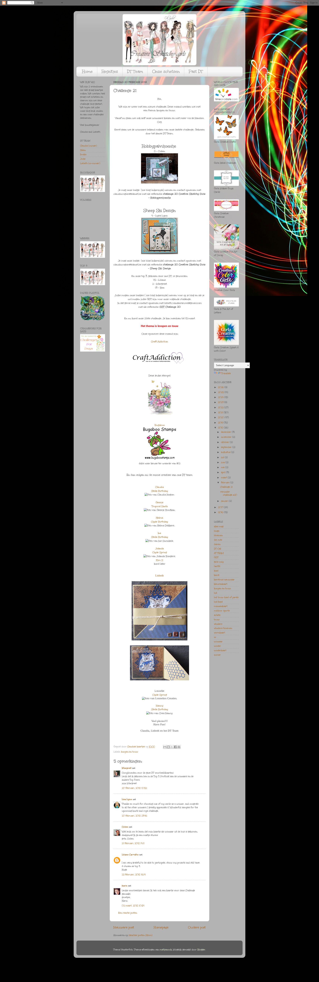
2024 (221, 397)
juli (223, 457)
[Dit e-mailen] (165, 747)
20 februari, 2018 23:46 (134, 815)
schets (217, 615)
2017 (221, 507)
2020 (221, 417)
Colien (125, 826)
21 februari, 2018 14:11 (133, 843)
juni (223, 462)
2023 (221, 402)
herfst (217, 566)
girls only (219, 561)
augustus (226, 452)
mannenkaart (220, 606)
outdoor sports (222, 610)
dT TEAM (219, 553)
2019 (221, 422)
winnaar (218, 641)
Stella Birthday (159, 491)
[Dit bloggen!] (168, 747)
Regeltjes (110, 71)
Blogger (201, 949)
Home (87, 71)
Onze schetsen (166, 71)
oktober (225, 442)
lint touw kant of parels (226, 597)
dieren (217, 544)
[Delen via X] (172, 747)
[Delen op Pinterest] (179, 747)
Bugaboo (160, 425)
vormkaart (219, 632)
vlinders (218, 623)
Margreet (126, 768)
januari (225, 501)
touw (217, 619)
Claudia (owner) (88, 145)
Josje (82, 158)
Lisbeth (159, 575)
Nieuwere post (123, 927)
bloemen (218, 535)
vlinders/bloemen (223, 628)
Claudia (159, 487)
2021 (221, 412)
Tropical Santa (160, 506)
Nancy (159, 705)
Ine (159, 533)
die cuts (218, 539)
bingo (216, 530)
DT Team (135, 71)
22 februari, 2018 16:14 (134, 874)
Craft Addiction (159, 341)
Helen (83, 150)
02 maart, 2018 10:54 (133, 905)
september (226, 447)
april (223, 472)
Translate (226, 373)
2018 (221, 427)
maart (224, 477)
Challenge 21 (226, 486)
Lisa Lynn (127, 799)
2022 (221, 407)
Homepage (161, 927)
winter (217, 645)
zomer (217, 654)
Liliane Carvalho (130, 854)
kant (216, 570)
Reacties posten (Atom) (140, 935)
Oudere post (197, 927)
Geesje (159, 502)
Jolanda (159, 548)
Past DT (196, 71)
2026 (221, 387)
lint (215, 592)
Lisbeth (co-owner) (90, 163)
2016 (221, 512)
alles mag (218, 526)
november (226, 437)
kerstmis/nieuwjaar (224, 579)
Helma (159, 517)
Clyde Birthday (159, 521)
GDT (216, 557)
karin (124, 885)
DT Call (217, 548)
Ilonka (83, 154)
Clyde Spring (159, 552)
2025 (221, 392)
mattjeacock (166, 949)
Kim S (159, 560)
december (226, 432)
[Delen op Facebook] (175, 747)
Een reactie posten (127, 912)
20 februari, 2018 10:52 (134, 788)
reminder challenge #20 (228, 493)
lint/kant (218, 601)
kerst (216, 575)
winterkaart (220, 650)
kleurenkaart (220, 584)
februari (225, 482)
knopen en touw (129, 751)
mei (223, 467)
